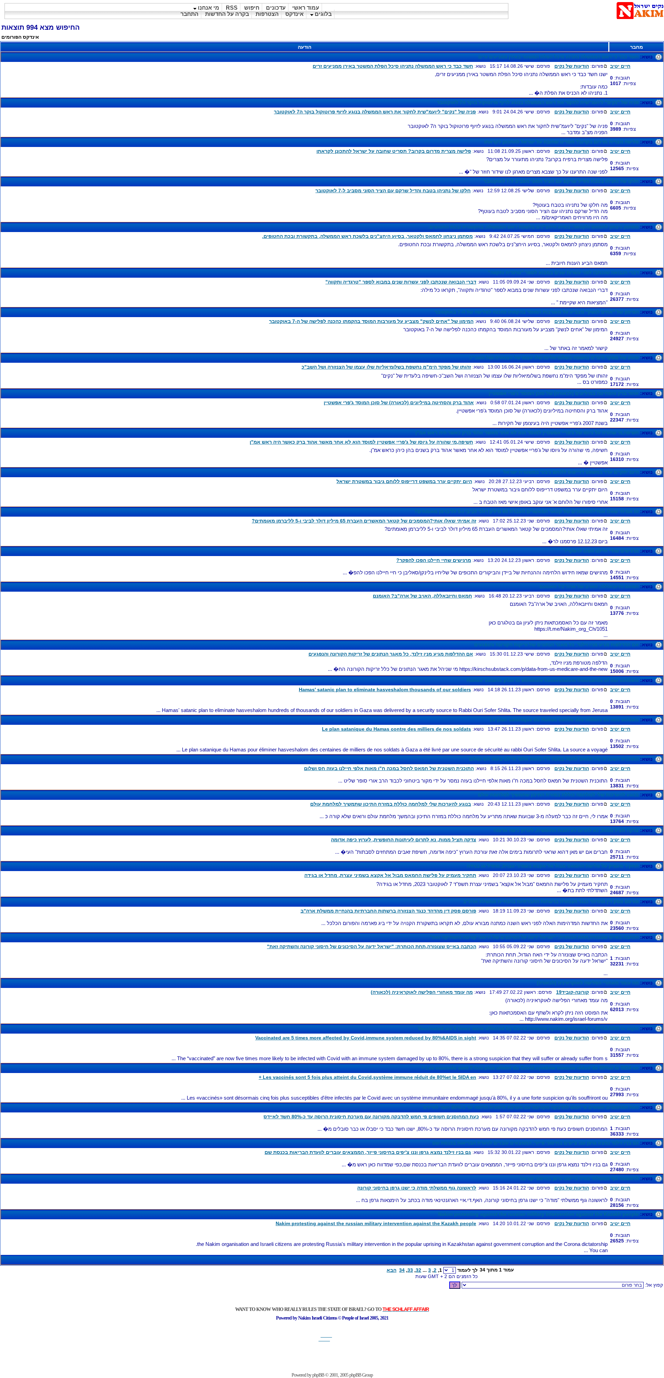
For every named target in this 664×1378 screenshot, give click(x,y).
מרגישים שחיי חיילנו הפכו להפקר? (601, 551)
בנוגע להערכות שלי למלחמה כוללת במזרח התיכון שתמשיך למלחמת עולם (558, 794)
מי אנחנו (207, 8)
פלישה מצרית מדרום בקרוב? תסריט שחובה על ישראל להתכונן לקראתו (561, 142)
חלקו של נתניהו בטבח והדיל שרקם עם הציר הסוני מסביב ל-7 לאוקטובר (561, 181)
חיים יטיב (620, 66)
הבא (391, 1270)
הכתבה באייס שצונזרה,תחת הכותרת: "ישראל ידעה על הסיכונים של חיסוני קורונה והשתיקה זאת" (534, 937)
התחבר (190, 14)
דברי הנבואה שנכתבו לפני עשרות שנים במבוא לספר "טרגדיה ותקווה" (563, 272)
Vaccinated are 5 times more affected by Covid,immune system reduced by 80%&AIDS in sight (528, 1028)
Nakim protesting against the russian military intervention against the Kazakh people (538, 1214)
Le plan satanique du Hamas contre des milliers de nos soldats (564, 719)
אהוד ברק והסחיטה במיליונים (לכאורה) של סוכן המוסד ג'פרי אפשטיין (564, 393)
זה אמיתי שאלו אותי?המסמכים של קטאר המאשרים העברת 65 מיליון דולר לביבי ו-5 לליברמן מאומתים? (526, 511)
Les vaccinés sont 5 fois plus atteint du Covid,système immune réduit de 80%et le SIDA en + (530, 1068)
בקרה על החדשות (227, 14)
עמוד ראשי (305, 8)
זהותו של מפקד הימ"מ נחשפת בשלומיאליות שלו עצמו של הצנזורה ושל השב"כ (554, 357)
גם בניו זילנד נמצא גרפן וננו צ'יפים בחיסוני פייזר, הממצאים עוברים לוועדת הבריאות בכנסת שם (535, 1143)
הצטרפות (267, 14)
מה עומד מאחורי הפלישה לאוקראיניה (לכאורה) (588, 983)
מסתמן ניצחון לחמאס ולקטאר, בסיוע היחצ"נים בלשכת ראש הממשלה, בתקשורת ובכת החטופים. (533, 227)
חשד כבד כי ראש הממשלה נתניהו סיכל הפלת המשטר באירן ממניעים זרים (558, 56)
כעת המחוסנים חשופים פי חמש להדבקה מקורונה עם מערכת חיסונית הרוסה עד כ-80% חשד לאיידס (531, 1107)
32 (418, 1270)
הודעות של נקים (571, 66)
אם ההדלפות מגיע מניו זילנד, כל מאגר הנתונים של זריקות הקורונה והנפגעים (556, 644)
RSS (232, 8)
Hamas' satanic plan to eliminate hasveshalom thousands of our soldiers (553, 680)
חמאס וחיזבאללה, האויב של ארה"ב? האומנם (589, 586)
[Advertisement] (332, 1356)
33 (410, 1270)
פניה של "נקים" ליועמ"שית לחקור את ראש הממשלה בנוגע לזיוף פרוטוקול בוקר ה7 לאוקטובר (538, 102)
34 (402, 1270)
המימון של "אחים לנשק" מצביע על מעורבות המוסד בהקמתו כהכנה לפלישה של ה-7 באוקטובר (536, 312)
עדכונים (276, 8)
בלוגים (322, 14)
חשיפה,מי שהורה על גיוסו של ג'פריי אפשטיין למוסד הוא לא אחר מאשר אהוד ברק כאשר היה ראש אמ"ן (527, 432)
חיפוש (251, 8)
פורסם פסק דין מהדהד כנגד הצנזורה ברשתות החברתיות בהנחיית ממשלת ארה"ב (551, 901)
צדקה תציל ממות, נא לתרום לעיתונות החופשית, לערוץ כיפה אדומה (566, 830)
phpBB (318, 1375)
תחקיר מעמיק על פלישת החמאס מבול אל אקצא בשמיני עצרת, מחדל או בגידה (553, 866)
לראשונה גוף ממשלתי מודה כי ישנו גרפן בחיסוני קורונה (579, 1178)
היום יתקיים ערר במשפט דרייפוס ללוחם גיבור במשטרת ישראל (571, 472)
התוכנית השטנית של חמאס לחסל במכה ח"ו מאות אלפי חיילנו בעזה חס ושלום (554, 759)
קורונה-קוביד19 (572, 992)
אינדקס (294, 14)
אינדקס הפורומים (20, 37)
